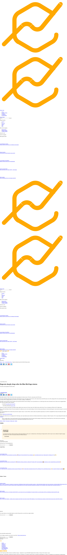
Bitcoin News (4, 129)
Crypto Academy (4, 112)
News (3, 353)
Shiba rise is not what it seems (7, 414)
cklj (2, 126)
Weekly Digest (2, 117)
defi (2, 125)
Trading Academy (5, 131)
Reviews (3, 113)
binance (3, 121)
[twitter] (6, 364)
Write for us (4, 546)
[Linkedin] (4, 364)
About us (3, 544)
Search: (10, 118)
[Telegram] (11, 364)
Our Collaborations (5, 548)
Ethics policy (4, 543)
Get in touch (4, 545)
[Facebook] (1, 364)
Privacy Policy (4, 549)
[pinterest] (9, 364)
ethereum (3, 123)
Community (4, 114)
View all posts (6, 436)
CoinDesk (1, 416)
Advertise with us (4, 547)
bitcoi (3, 124)
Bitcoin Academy (4, 130)
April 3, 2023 (13, 405)
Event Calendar (4, 115)
